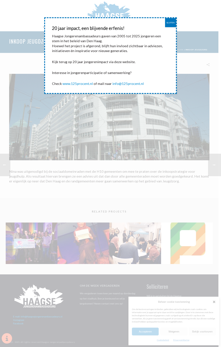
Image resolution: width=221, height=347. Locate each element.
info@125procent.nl (128, 83)
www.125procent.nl (78, 83)
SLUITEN (170, 22)
